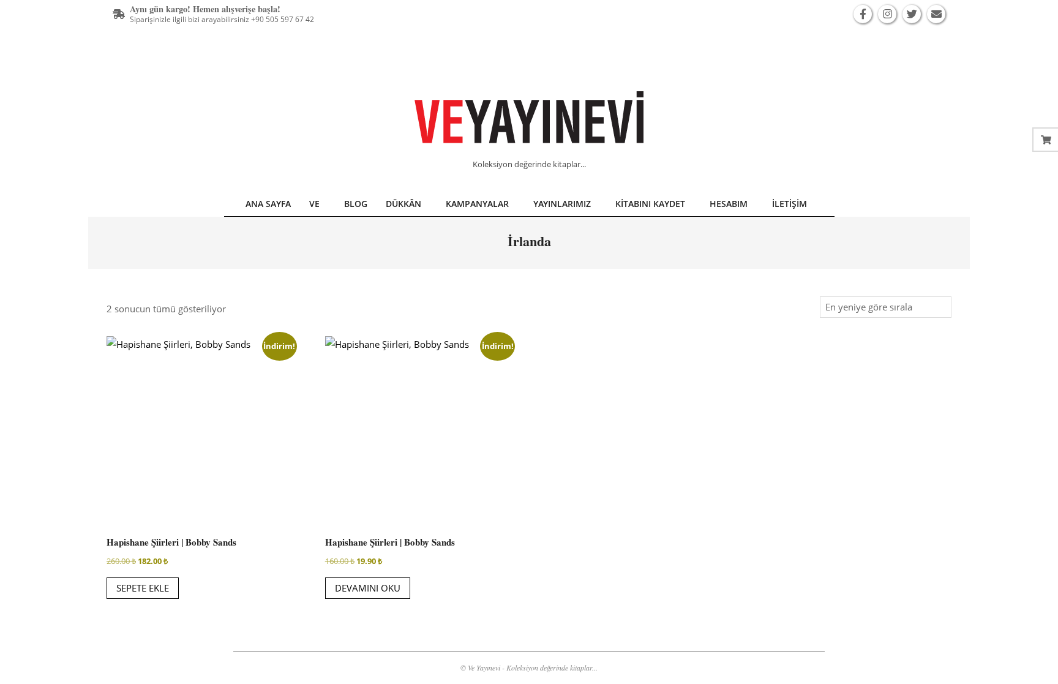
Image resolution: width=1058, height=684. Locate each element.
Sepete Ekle (142, 588)
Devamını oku (367, 588)
